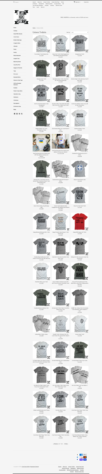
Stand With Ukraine (18, 33)
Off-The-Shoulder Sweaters (17, 84)
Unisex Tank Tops (55, 2)
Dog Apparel (16, 103)
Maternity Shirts (49, 3)
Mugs (15, 109)
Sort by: (68, 32)
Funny (15, 49)
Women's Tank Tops (18, 80)
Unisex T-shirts (46, 2)
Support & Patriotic (18, 68)
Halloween (16, 97)
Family (15, 52)
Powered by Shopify (34, 466)
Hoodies (46, 5)
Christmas (16, 100)
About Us (40, 2)
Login (38, 7)
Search (34, 2)
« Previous (55, 443)
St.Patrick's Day (17, 106)
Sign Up (42, 7)
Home (15, 27)
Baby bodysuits (17, 55)
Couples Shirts (57, 3)
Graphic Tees (17, 58)
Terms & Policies (65, 468)
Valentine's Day (17, 94)
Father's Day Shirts (18, 91)
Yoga (15, 71)
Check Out (86, 2)
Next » (66, 443)
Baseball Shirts (17, 77)
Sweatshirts (41, 3)
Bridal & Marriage (18, 40)
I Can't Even (16, 37)
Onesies (52, 5)
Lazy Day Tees (17, 64)
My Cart (78, 2)
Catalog (15, 30)
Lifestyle (15, 46)
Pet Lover (16, 74)
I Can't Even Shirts (26, 466)
